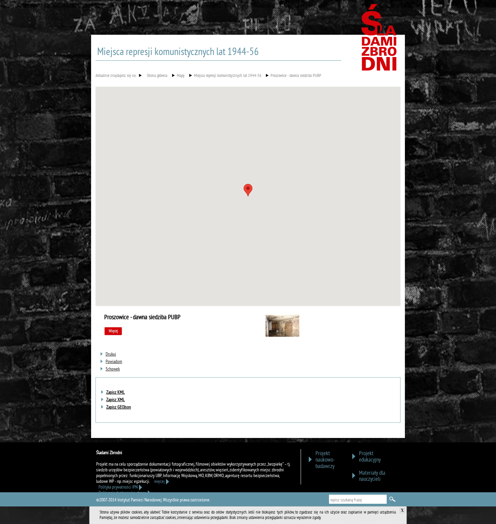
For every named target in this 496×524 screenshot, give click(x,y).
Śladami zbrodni (379, 40)
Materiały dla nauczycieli (372, 476)
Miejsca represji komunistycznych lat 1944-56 (227, 76)
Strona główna (157, 76)
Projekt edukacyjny (370, 456)
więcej (159, 482)
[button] (248, 190)
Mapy (181, 76)
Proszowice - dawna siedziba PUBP (296, 76)
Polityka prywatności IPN (118, 487)
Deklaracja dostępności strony (122, 493)
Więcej (113, 331)
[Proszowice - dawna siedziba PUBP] (282, 335)
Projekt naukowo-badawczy (325, 460)
